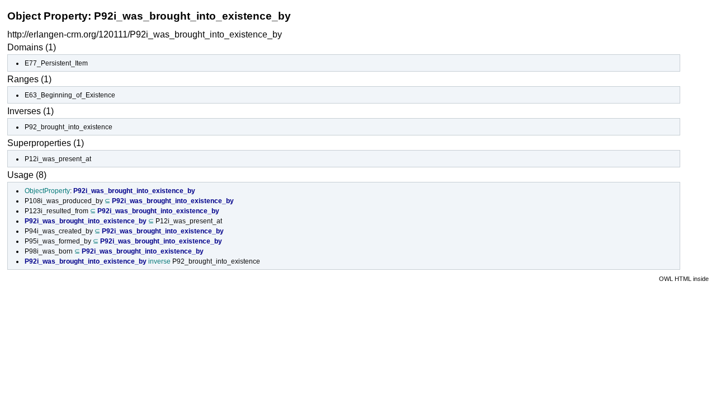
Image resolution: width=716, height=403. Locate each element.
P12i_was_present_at (58, 159)
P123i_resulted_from (56, 211)
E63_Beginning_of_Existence (70, 95)
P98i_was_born (49, 251)
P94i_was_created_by (59, 231)
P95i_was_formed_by (58, 241)
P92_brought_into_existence (68, 127)
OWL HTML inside (684, 278)
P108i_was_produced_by (64, 201)
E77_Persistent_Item (56, 63)
